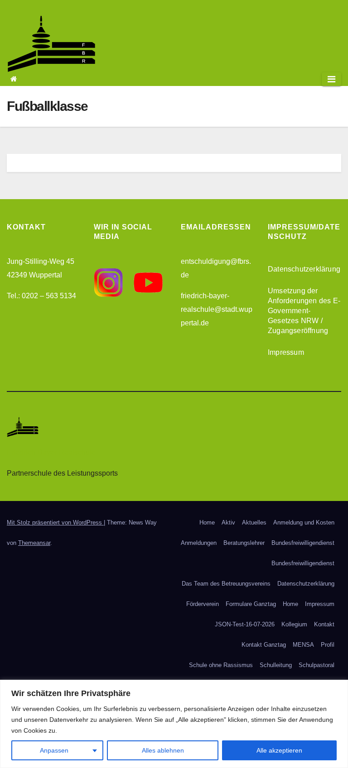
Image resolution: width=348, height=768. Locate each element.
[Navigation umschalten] (331, 79)
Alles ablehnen (163, 750)
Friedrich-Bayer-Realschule (51, 452)
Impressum (286, 352)
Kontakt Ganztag (264, 644)
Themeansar (34, 542)
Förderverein (202, 604)
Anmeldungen (199, 542)
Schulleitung (276, 665)
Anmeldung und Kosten (303, 522)
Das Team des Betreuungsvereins (226, 583)
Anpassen (54, 750)
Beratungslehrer (244, 542)
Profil (327, 644)
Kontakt (324, 624)
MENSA (303, 644)
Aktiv (228, 522)
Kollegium (294, 624)
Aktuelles (254, 522)
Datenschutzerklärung (304, 269)
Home (207, 522)
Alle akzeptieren (279, 750)
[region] (174, 724)
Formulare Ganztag (251, 604)
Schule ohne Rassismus (221, 665)
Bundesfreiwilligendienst (302, 542)
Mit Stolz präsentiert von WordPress (55, 522)
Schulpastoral (316, 665)
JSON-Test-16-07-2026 (245, 624)
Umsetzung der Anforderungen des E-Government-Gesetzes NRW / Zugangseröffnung (304, 310)
